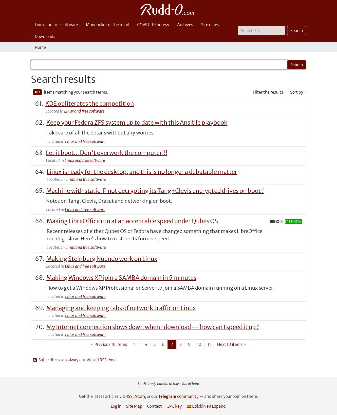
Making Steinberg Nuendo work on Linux (101, 259)
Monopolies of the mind (107, 24)
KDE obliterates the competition (89, 103)
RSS (129, 396)
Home (40, 47)
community (178, 396)
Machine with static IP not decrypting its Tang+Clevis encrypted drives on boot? (155, 191)
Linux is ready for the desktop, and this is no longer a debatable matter (142, 172)
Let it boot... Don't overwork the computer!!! (106, 153)
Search (296, 30)
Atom (139, 396)
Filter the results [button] (268, 92)
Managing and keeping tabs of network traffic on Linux (121, 308)
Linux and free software (56, 24)
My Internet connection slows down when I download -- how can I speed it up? (152, 327)
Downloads (45, 36)
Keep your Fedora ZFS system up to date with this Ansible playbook (136, 122)
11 (209, 344)
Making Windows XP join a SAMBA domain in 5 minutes (121, 278)
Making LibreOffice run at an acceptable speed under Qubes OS (132, 221)
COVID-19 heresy (153, 24)
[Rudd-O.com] (168, 9)
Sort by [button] (296, 92)
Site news (210, 24)
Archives (185, 24)
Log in (116, 406)
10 (199, 344)
